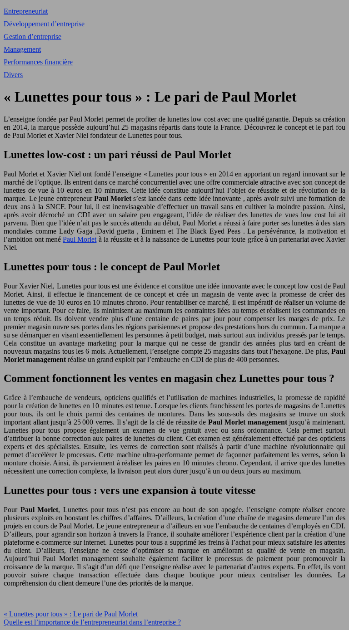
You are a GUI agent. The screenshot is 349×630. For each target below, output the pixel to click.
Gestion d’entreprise (32, 36)
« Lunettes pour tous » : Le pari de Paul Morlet (71, 614)
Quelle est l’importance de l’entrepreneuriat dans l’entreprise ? (92, 622)
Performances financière (38, 62)
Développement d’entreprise (44, 24)
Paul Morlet (79, 239)
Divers (13, 74)
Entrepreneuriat (26, 11)
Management (22, 49)
